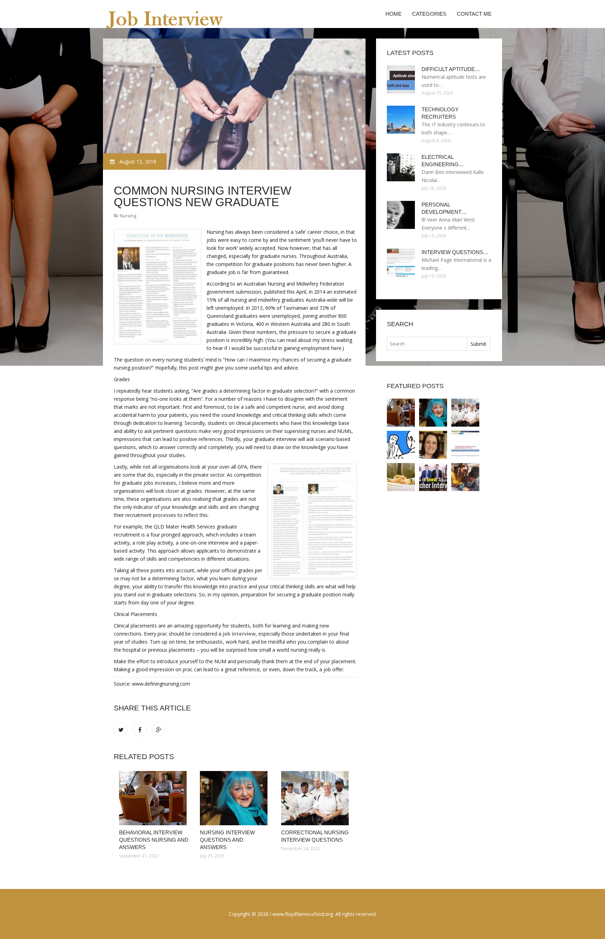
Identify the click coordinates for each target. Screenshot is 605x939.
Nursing (128, 215)
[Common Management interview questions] (401, 445)
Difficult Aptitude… (451, 69)
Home (393, 14)
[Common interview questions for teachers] (401, 477)
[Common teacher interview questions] (433, 477)
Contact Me (474, 14)
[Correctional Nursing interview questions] (316, 798)
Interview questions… (455, 252)
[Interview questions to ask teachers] (465, 477)
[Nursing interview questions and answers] (235, 798)
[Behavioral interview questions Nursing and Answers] (154, 798)
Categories (429, 14)
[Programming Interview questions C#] (465, 445)
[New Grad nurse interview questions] (433, 445)
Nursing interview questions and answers (227, 839)
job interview (239, 633)
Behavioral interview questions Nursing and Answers (153, 839)
